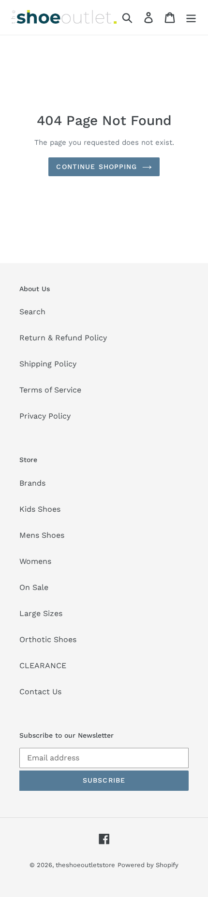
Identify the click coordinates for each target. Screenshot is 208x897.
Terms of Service (50, 389)
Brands (32, 483)
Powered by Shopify (148, 865)
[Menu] (191, 17)
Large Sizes (40, 613)
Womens (35, 561)
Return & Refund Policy (63, 337)
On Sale (33, 587)
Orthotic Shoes (47, 639)
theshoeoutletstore (85, 865)
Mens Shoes (41, 535)
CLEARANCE (42, 665)
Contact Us (40, 691)
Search (32, 311)
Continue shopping (96, 166)
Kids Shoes (39, 509)
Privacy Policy (45, 415)
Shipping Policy (47, 363)
